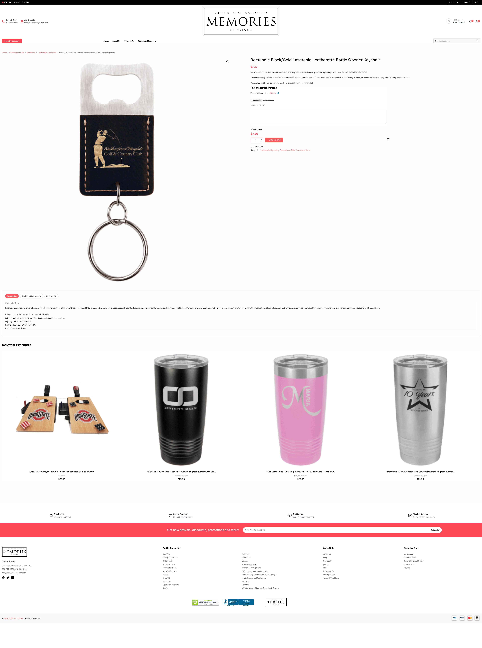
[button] (227, 61)
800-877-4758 (8, 569)
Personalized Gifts (16, 53)
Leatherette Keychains (47, 53)
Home (4, 53)
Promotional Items (303, 150)
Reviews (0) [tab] (51, 296)
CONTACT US (466, 2)
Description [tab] (12, 296)
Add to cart (275, 140)
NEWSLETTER (453, 2)
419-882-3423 (21, 569)
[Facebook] (3, 577)
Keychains (31, 53)
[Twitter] (8, 577)
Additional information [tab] (31, 296)
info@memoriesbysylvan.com (14, 573)
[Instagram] (12, 577)
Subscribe (435, 530)
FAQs (476, 2)
